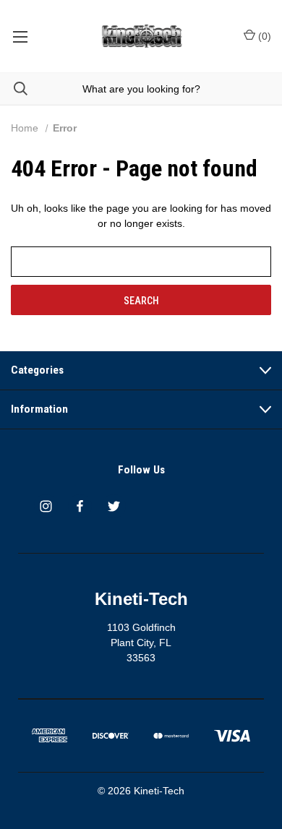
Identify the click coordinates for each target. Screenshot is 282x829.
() (263, 36)
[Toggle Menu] (20, 36)
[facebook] (80, 506)
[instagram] (46, 506)
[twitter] (114, 506)
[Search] (13, 88)
